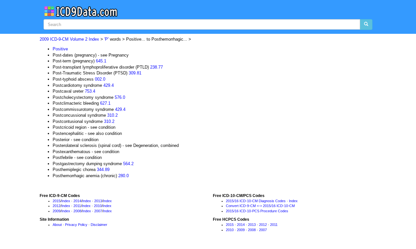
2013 (98, 201)
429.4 (108, 85)
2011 (77, 206)
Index (65, 201)
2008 (77, 211)
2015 (56, 201)
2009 (56, 211)
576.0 (120, 97)
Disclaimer (99, 225)
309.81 (135, 73)
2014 (77, 201)
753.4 (90, 91)
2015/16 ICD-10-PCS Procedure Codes (257, 211)
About (57, 225)
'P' (106, 39)
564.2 (128, 163)
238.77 (156, 67)
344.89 (103, 169)
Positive (60, 48)
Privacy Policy (76, 225)
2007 (98, 211)
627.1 (105, 103)
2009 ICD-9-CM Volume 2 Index (69, 39)
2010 (98, 206)
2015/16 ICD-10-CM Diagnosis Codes (256, 201)
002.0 (100, 79)
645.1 (101, 61)
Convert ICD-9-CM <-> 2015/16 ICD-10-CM (260, 206)
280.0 (123, 175)
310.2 (112, 115)
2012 (56, 206)
